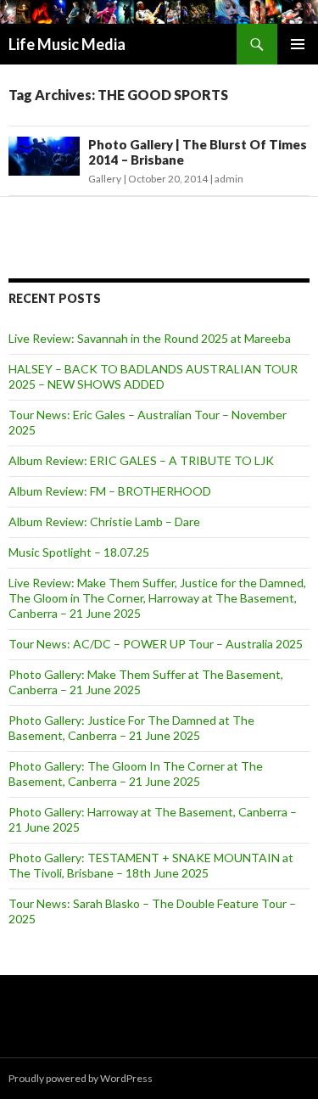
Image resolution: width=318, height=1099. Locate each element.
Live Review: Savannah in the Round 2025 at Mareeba (149, 338)
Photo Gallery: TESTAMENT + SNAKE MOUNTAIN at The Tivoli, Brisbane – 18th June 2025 (150, 865)
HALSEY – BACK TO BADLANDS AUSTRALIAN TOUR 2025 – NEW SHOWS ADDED (153, 376)
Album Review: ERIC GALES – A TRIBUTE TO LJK (141, 460)
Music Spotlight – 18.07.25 (78, 552)
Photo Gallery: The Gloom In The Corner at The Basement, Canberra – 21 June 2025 (135, 773)
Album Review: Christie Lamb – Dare (104, 521)
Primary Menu (297, 44)
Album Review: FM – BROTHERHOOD (109, 491)
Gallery (104, 178)
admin (229, 178)
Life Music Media (67, 44)
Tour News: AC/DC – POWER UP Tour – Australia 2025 (155, 643)
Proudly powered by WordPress (80, 1078)
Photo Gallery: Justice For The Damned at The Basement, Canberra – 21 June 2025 (131, 728)
